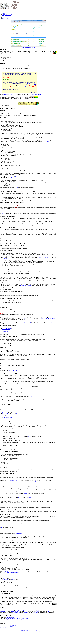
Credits (3, 17)
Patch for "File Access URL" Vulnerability (8, 330)
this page (29, 436)
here (14, 187)
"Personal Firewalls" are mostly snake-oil (26, 285)
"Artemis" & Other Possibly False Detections (43, 488)
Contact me (17, 170)
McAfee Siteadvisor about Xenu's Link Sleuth (14, 480)
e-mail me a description (10, 570)
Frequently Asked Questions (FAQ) (7, 14)
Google (40, 257)
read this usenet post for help (27, 322)
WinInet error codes (5, 413)
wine (23, 66)
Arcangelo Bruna (25, 612)
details (32, 377)
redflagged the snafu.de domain (37, 481)
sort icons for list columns (14, 611)
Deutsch (33, 630)
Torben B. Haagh (35, 612)
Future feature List (4, 16)
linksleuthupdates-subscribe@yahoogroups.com (35, 94)
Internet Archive (46, 257)
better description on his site (13, 370)
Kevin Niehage (50, 611)
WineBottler (26, 66)
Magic (26, 630)
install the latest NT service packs (51, 322)
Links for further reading (5, 18)
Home (21, 630)
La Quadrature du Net (12, 177)
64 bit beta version (3, 213)
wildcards (5, 611)
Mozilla (28, 630)
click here (18, 89)
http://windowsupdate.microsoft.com (15, 334)
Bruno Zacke (2, 611)
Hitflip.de (38, 611)
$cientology (23, 630)
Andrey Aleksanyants (47, 610)
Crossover (33, 66)
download (13, 69)
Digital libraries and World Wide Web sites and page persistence (15, 619)
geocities (13, 579)
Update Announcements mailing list (8, 94)
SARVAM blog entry (15, 495)
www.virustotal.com (26, 493)
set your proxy (6, 322)
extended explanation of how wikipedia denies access (48, 318)
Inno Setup (35, 610)
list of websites (25, 318)
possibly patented (8, 232)
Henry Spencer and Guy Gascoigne (23, 610)
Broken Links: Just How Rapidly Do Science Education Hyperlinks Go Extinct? (16, 618)
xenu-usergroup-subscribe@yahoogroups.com (12, 572)
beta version (36, 69)
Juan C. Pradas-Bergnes (14, 609)
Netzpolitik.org (12, 175)
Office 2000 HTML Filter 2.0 (8, 417)
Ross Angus (3, 613)
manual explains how (19, 533)
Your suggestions (4, 588)
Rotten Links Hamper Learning (10, 617)
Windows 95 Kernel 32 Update (6, 328)
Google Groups (6, 258)
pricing (48, 141)
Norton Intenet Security (30, 83)
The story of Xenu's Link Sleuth (7, 15)
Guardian (16, 176)
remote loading (6, 579)
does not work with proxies (36, 268)
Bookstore (35, 630)
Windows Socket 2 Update (6, 329)
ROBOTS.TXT (4, 578)
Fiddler (22, 557)
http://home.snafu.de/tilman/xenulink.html (16, 105)
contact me (19, 497)
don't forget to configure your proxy (18, 81)
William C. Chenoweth (48, 609)
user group (52, 571)
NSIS (38, 610)
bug (49, 345)
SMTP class (34, 609)
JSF (1, 527)
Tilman (30, 630)
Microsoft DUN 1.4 (5, 331)
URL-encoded (31, 396)
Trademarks (3, 19)
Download (3, 13)
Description (3, 12)
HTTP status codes (4, 412)
